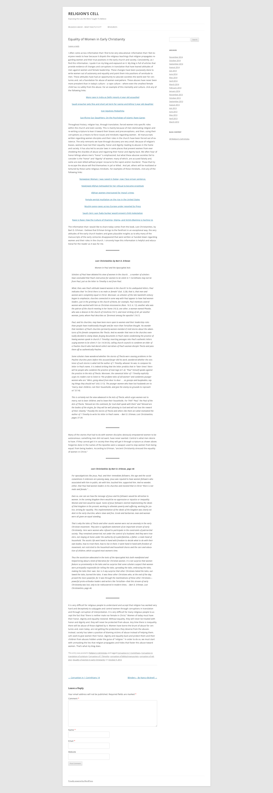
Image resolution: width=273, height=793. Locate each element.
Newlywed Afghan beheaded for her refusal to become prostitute (112, 186)
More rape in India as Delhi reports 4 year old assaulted (112, 97)
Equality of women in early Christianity (89, 659)
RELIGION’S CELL (83, 13)
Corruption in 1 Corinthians (128, 653)
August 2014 (174, 67)
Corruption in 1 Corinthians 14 (84, 677)
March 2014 (174, 84)
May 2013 (173, 115)
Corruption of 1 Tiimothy (98, 656)
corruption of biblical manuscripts (124, 656)
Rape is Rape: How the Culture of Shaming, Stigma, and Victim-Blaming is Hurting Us (112, 220)
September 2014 (176, 64)
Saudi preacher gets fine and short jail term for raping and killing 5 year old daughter (112, 104)
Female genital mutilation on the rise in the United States (112, 199)
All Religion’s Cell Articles (179, 139)
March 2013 (174, 122)
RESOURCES (112, 27)
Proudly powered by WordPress (80, 781)
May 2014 (173, 77)
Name (72, 730)
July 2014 (173, 70)
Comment (73, 698)
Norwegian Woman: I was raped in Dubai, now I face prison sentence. (112, 179)
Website (72, 752)
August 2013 (174, 105)
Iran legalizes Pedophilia (112, 111)
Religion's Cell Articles (98, 653)
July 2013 (173, 108)
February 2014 (175, 88)
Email (71, 741)
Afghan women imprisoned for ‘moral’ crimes (112, 192)
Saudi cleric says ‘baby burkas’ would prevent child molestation (113, 213)
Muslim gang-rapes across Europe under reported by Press (112, 206)
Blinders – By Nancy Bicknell (142, 677)
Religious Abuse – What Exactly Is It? (84, 27)
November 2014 (176, 57)
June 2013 (173, 111)
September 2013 (176, 101)
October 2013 (175, 98)
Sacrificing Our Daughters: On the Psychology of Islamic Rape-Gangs (112, 117)
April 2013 (173, 118)
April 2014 (173, 81)
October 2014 (175, 60)
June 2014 (173, 74)
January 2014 (174, 91)
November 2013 (176, 94)
